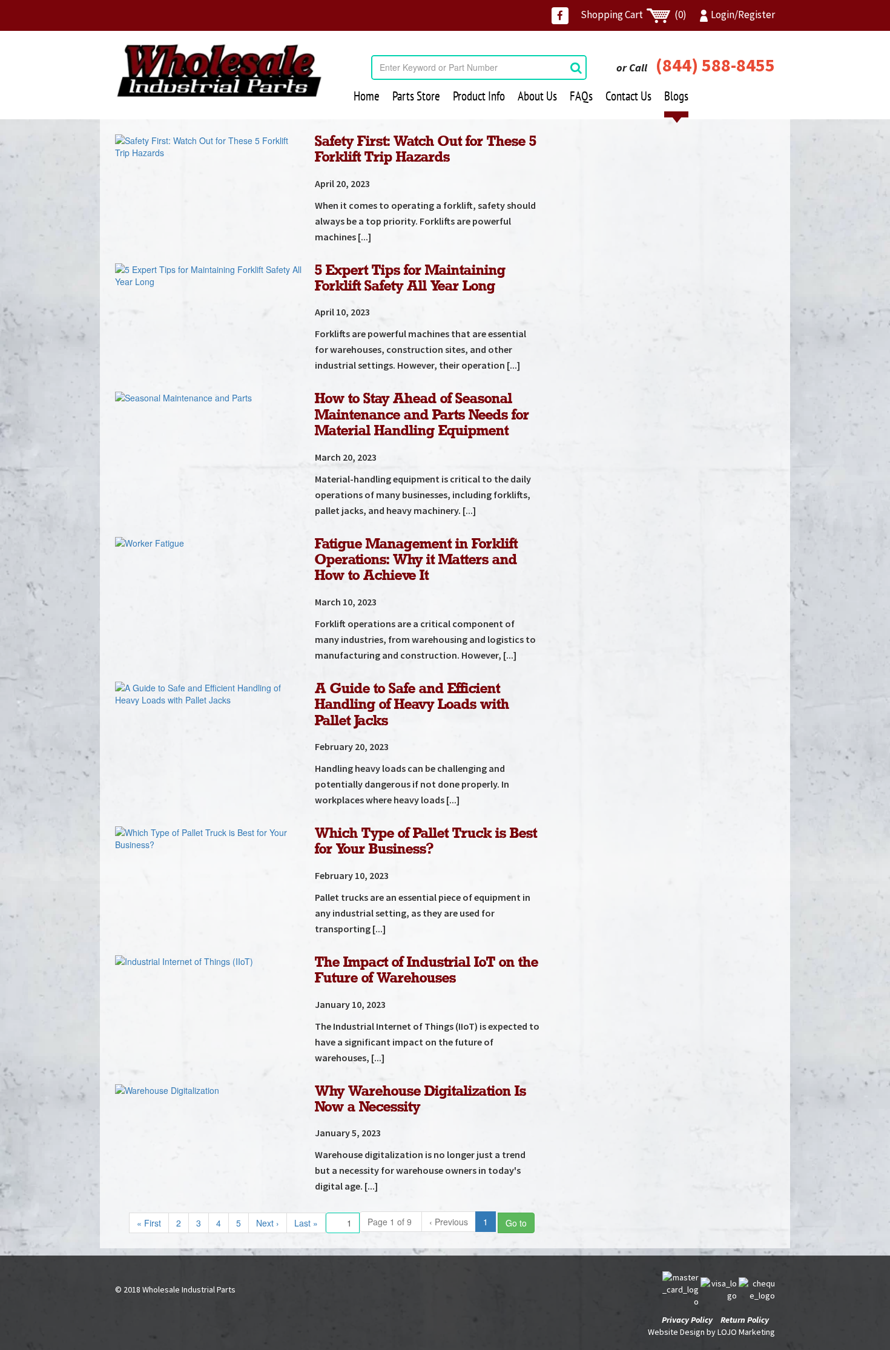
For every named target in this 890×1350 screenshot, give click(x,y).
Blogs (676, 96)
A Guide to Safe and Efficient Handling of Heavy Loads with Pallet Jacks (412, 705)
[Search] (576, 67)
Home (367, 96)
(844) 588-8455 (715, 64)
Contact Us (628, 96)
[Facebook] (560, 15)
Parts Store (416, 96)
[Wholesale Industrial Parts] (219, 71)
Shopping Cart (634, 14)
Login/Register (743, 14)
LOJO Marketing (746, 1331)
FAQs (581, 96)
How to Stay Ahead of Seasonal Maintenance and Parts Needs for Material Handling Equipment (422, 415)
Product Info (479, 96)
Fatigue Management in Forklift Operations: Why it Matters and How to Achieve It (416, 561)
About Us (537, 96)
